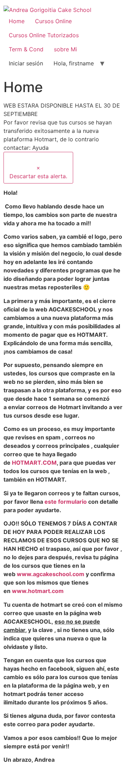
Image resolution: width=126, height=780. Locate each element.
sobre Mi (65, 49)
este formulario (65, 501)
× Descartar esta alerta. (38, 172)
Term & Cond (26, 49)
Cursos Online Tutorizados (44, 35)
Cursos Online (53, 21)
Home (16, 21)
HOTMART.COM (34, 462)
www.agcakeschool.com (50, 574)
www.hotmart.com (38, 590)
